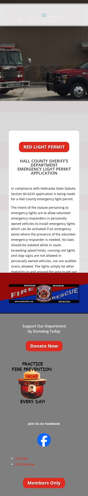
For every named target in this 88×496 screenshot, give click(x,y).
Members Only (44, 483)
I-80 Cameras (25, 464)
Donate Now (44, 346)
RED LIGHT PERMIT (44, 147)
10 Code (21, 458)
